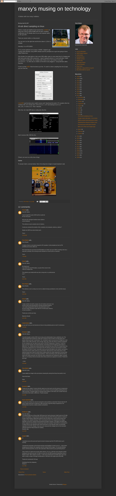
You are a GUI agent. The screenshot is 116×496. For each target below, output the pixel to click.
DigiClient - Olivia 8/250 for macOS (85, 68)
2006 (78, 157)
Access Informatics (81, 51)
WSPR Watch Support (82, 53)
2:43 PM (24, 407)
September (81, 103)
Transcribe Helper (81, 62)
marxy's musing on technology (54, 9)
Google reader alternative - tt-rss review (87, 118)
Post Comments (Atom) (30, 474)
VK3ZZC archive (81, 58)
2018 (78, 93)
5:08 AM (24, 327)
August (80, 105)
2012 (78, 144)
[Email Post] (37, 201)
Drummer (24, 332)
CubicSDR (21, 103)
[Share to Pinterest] (47, 202)
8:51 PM (24, 318)
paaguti (24, 436)
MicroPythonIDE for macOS (83, 69)
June (79, 110)
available (46, 30)
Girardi (24, 210)
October (80, 101)
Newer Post (21, 472)
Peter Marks (25, 240)
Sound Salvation (81, 64)
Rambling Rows (80, 57)
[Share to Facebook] (45, 202)
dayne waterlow (26, 400)
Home (44, 472)
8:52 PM (24, 279)
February (80, 131)
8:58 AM (24, 381)
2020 (78, 89)
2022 (78, 85)
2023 (78, 82)
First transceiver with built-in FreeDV (87, 124)
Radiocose (25, 412)
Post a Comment (24, 469)
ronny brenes (25, 323)
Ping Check (79, 66)
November (81, 99)
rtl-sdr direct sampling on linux (85, 116)
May (79, 112)
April (79, 114)
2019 (78, 91)
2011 (78, 146)
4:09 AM (24, 363)
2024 (78, 80)
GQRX (28, 66)
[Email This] (40, 202)
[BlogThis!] (42, 202)
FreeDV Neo (80, 60)
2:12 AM (24, 395)
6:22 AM (24, 294)
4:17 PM (24, 465)
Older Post (66, 472)
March (79, 129)
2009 (78, 151)
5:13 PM (24, 431)
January (80, 133)
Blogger (65, 484)
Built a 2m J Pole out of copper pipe (86, 126)
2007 (78, 155)
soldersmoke (80, 55)
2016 (78, 136)
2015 (78, 138)
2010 (78, 148)
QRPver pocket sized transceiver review (88, 120)
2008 (78, 153)
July (79, 108)
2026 (78, 76)
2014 (78, 140)
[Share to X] (44, 202)
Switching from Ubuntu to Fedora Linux (87, 122)
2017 (78, 95)
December (81, 97)
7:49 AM (24, 256)
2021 (78, 87)
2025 (78, 78)
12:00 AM (24, 235)
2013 (78, 142)
